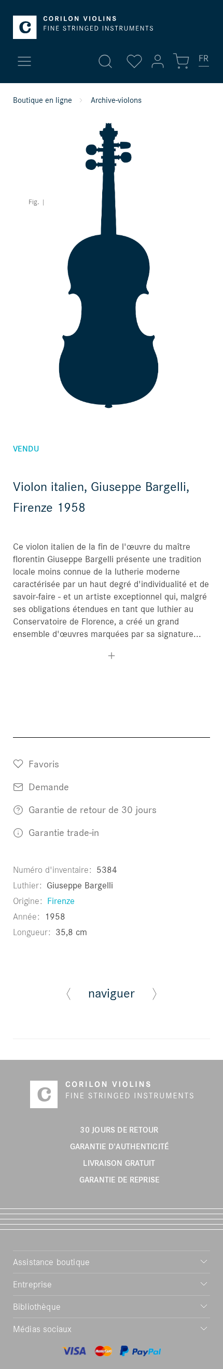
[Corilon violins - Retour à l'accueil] (83, 27)
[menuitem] (204, 62)
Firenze (61, 901)
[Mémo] (134, 61)
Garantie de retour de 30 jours (91, 809)
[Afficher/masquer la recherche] (105, 61)
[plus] (111, 656)
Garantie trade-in (62, 832)
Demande (47, 786)
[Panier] (181, 61)
